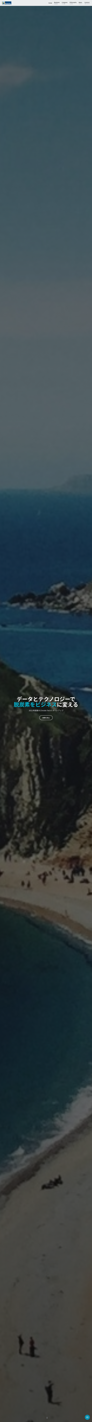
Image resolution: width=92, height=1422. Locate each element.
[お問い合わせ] (87, 1417)
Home (50, 3)
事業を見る (46, 718)
